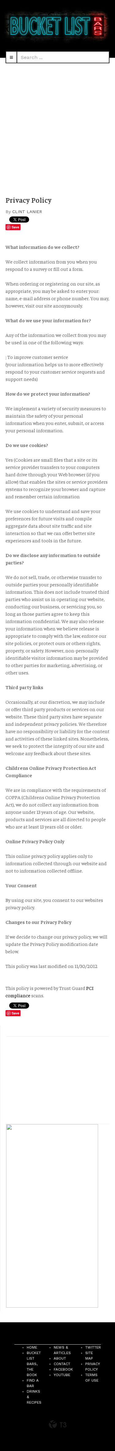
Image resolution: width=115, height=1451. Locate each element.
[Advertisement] (57, 123)
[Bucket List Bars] (57, 25)
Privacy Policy (29, 199)
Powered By (57, 1424)
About (60, 1358)
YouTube (62, 1375)
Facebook (63, 1369)
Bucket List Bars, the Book (34, 1364)
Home (32, 1347)
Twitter (93, 1347)
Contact (62, 1364)
